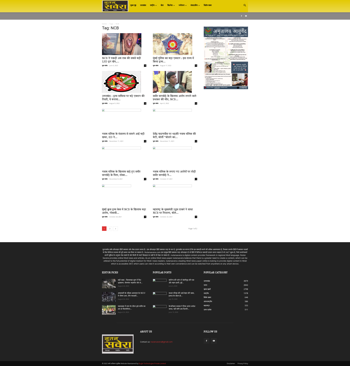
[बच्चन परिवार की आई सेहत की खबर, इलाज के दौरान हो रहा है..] (160, 296)
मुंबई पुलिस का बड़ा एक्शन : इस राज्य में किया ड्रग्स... (173, 60)
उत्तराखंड (143, 5)
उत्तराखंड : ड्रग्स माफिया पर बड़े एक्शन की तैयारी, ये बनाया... (123, 98)
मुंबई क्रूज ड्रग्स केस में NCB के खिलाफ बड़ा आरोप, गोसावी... (124, 211)
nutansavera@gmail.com (162, 341)
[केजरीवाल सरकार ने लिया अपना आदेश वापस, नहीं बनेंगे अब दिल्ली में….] (160, 309)
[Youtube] (246, 16)
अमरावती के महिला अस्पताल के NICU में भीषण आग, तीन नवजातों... (131, 294)
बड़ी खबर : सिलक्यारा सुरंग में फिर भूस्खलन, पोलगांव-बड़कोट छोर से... (130, 281)
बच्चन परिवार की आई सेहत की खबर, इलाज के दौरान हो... (181, 294)
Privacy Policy (243, 363)
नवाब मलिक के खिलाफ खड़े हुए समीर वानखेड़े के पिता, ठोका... (121, 173)
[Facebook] (241, 16)
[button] (244, 5)
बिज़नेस (170, 5)
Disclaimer (231, 363)
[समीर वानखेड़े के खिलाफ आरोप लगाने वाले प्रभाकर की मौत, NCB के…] (175, 82)
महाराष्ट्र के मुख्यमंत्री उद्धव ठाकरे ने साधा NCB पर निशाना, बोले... (173, 211)
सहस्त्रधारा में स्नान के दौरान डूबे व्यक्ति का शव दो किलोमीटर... (131, 308)
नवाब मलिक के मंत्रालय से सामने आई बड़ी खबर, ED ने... (123, 135)
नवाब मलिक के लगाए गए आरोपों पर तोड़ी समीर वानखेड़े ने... (174, 173)
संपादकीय (194, 5)
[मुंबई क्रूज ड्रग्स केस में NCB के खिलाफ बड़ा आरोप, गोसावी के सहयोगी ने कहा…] (124, 195)
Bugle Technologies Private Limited (152, 363)
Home (104, 24)
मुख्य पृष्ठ (133, 5)
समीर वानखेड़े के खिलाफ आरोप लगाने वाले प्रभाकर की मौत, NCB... (174, 98)
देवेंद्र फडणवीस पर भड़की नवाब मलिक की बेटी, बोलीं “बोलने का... (174, 135)
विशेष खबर (208, 5)
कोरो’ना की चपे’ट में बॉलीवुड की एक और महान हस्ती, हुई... (181, 281)
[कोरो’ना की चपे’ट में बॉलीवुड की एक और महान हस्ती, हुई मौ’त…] (160, 282)
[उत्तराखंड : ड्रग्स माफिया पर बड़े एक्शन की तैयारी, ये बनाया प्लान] (124, 82)
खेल (162, 5)
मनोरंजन (181, 5)
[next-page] (115, 228)
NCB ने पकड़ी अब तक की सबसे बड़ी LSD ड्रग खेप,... (121, 60)
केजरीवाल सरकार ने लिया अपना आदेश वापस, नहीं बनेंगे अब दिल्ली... (182, 308)
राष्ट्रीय (152, 5)
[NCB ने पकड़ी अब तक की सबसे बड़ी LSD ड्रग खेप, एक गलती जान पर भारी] (124, 44)
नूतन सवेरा (104, 65)
